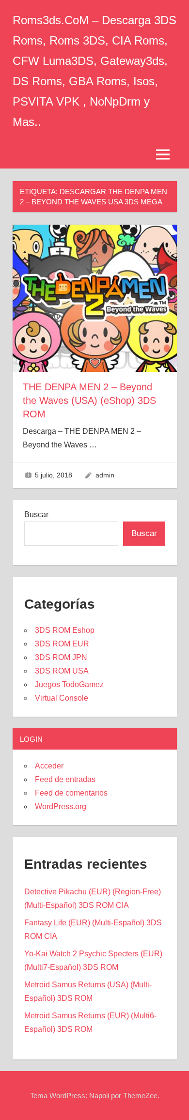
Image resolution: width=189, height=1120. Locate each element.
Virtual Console (61, 698)
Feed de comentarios (71, 793)
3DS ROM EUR (62, 644)
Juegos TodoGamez (69, 684)
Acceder (49, 766)
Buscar (36, 514)
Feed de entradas (65, 779)
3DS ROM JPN (61, 657)
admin (104, 475)
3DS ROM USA (62, 671)
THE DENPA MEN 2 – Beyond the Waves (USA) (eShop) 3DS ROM (89, 400)
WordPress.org (60, 806)
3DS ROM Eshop (64, 630)
